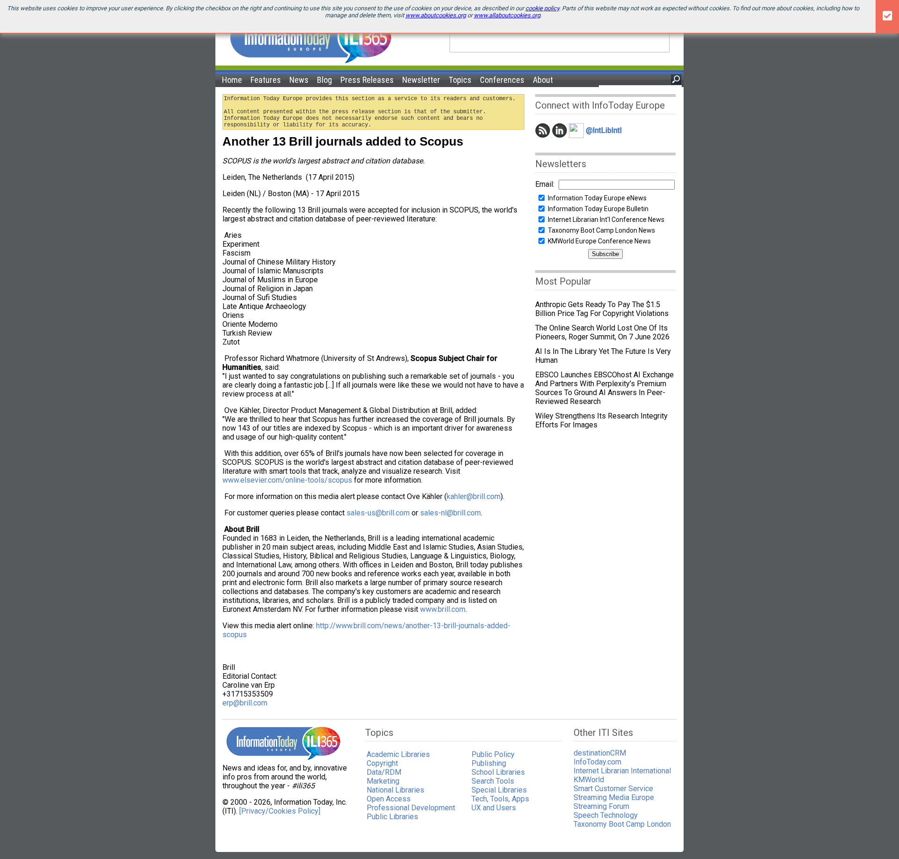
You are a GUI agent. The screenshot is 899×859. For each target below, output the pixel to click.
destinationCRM (600, 753)
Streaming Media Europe (614, 797)
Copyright (382, 763)
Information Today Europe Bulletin (598, 209)
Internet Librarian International (622, 770)
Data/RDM (384, 772)
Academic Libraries (398, 754)
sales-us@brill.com (378, 512)
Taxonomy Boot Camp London (622, 824)
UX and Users (494, 807)
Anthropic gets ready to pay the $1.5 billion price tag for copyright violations (602, 309)
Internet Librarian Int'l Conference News (606, 219)
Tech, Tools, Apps (500, 798)
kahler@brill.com (474, 496)
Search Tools (493, 781)
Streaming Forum (601, 806)
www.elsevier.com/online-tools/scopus (287, 480)
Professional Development (411, 807)
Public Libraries (392, 816)
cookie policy (542, 8)
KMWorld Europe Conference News (599, 241)
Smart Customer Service (613, 788)
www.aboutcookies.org (435, 15)
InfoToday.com (597, 761)
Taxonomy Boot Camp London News (601, 230)
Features (266, 80)
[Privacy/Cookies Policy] (279, 811)
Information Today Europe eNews (597, 198)
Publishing (489, 763)
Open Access (389, 798)
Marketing (383, 781)
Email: (544, 184)
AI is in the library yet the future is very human (603, 356)
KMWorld (589, 779)
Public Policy (493, 754)
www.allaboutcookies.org (507, 15)
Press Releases (367, 80)
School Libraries (498, 772)
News (299, 80)
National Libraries (395, 790)
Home (232, 80)
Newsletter (421, 80)
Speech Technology (606, 815)
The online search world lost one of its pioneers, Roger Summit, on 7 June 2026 (602, 332)
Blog (324, 80)
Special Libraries (499, 790)
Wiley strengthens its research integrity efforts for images (601, 420)
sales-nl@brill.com (450, 512)
